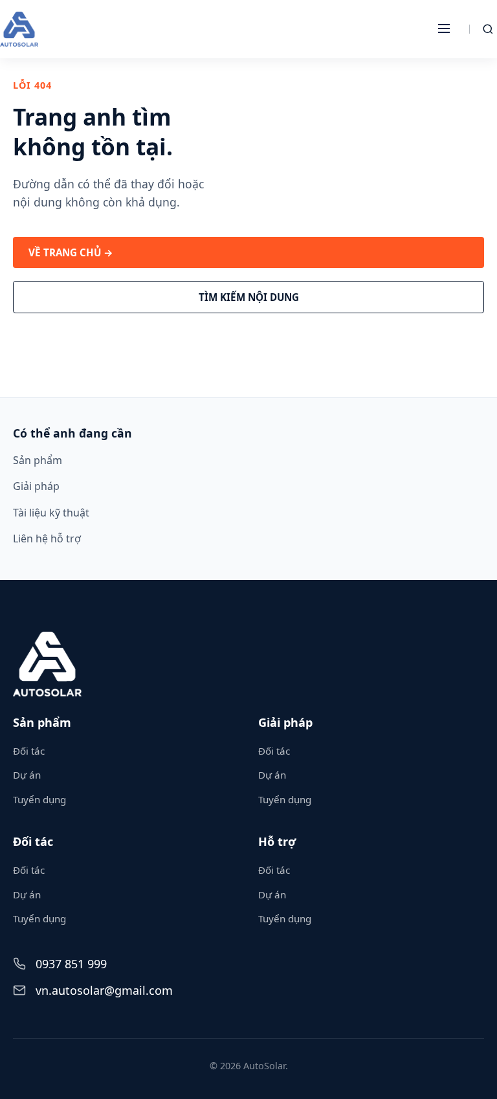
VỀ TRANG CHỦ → (70, 252)
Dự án (27, 774)
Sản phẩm (37, 460)
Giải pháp (36, 486)
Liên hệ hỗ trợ (47, 538)
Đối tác (29, 750)
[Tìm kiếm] (488, 29)
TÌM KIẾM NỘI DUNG (249, 297)
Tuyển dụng (39, 799)
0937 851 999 (71, 963)
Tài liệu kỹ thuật (51, 512)
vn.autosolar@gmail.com (104, 990)
